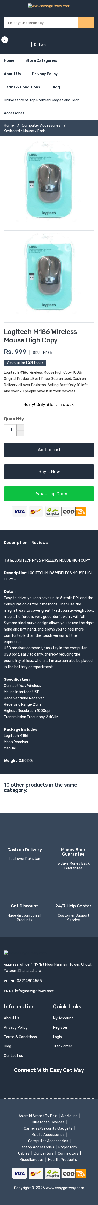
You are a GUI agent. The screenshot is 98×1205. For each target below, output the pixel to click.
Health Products (62, 1160)
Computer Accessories (41, 125)
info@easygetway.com (34, 991)
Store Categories (41, 60)
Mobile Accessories (48, 1135)
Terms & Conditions (22, 87)
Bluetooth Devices (48, 1122)
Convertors (44, 1153)
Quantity (14, 418)
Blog (55, 87)
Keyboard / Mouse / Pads (25, 131)
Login (57, 1037)
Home (9, 60)
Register (60, 1027)
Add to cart (49, 449)
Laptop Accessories (37, 1147)
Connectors (68, 1153)
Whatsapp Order (51, 493)
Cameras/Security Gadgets (48, 1128)
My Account (63, 1018)
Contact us (13, 1055)
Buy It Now (49, 471)
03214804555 (29, 981)
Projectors (68, 1147)
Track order (62, 1046)
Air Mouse (70, 1116)
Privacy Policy (45, 74)
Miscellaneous (32, 1160)
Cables (24, 1153)
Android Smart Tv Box (38, 1116)
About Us (12, 74)
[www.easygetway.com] (49, 6)
